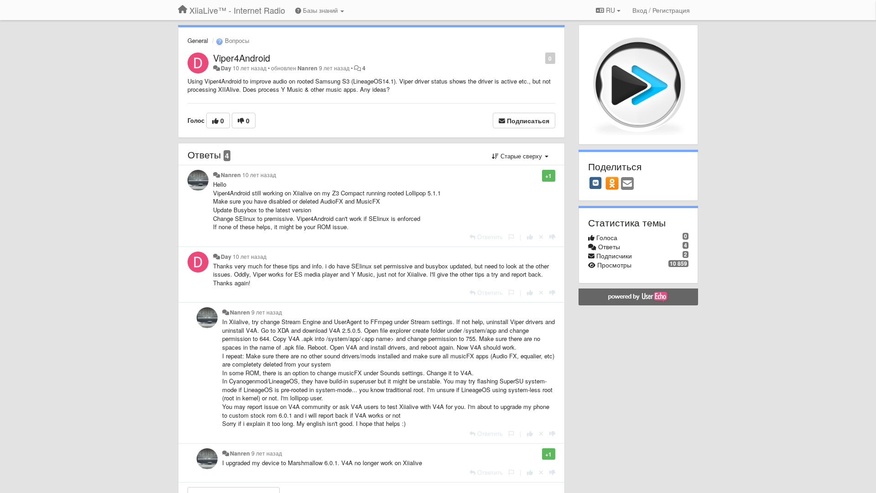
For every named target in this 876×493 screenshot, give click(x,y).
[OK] (612, 183)
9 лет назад (266, 312)
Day (226, 68)
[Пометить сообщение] (540, 57)
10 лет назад (259, 175)
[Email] (627, 184)
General (198, 40)
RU (610, 10)
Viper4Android (241, 57)
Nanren (307, 68)
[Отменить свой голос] (541, 236)
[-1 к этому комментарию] (552, 236)
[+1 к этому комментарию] (530, 236)
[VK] (596, 183)
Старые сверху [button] (521, 156)
